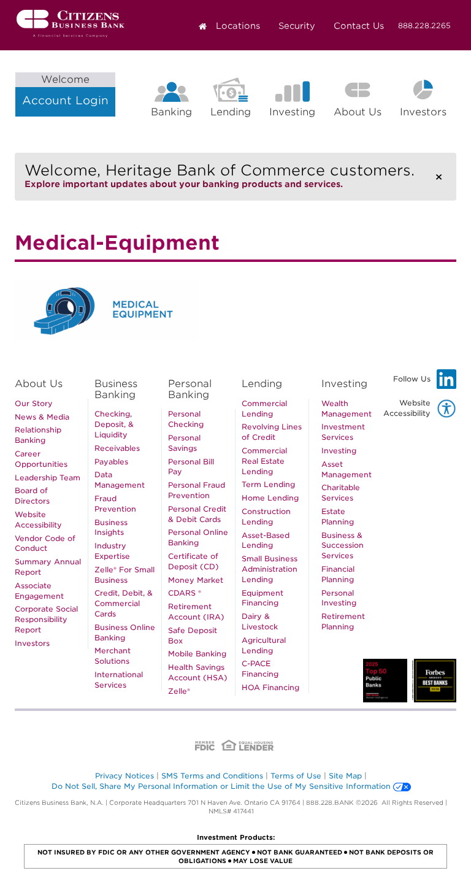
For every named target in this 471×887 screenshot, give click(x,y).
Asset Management (346, 469)
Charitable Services (340, 492)
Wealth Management (346, 408)
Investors (428, 114)
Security (296, 26)
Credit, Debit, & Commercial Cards (123, 603)
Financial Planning (337, 574)
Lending (230, 112)
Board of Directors (32, 495)
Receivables (117, 448)
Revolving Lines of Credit (272, 432)
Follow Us (424, 381)
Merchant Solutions (112, 656)
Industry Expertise (112, 551)
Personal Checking (186, 419)
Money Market (195, 580)
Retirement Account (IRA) (196, 611)
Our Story (34, 403)
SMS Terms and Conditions (212, 775)
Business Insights (111, 527)
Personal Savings (184, 443)
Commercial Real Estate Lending (264, 461)
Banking (171, 112)
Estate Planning (337, 516)
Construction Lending (266, 516)
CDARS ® (184, 592)
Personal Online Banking (198, 537)
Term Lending (268, 484)
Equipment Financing (262, 598)
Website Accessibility (38, 519)
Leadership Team (47, 477)
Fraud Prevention (115, 503)
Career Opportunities (41, 459)
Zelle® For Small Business (124, 575)
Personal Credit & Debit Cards (197, 514)
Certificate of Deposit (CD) (193, 561)
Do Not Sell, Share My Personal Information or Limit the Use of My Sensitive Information (221, 786)
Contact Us (359, 26)
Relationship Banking (38, 435)
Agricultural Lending (264, 645)
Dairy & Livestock (260, 621)
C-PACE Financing (260, 668)
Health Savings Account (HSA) (198, 672)
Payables (111, 461)
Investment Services (343, 432)
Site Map (345, 775)
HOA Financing (270, 687)
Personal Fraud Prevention (196, 490)
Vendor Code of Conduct (45, 543)
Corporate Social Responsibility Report (46, 619)
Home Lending (270, 497)
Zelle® (179, 691)
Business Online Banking (124, 632)
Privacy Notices (124, 775)
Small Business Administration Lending (269, 569)
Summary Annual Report (48, 567)
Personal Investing (338, 598)
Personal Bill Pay (191, 467)
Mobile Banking (197, 653)
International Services (118, 679)
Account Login (65, 90)
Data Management (119, 480)
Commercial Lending (264, 408)
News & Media (42, 416)
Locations (238, 26)
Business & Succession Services (342, 546)
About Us (357, 112)
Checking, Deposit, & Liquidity (114, 424)
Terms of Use (295, 775)
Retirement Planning (343, 621)
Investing (292, 112)
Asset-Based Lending (265, 540)
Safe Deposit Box (192, 635)
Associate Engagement (39, 591)
